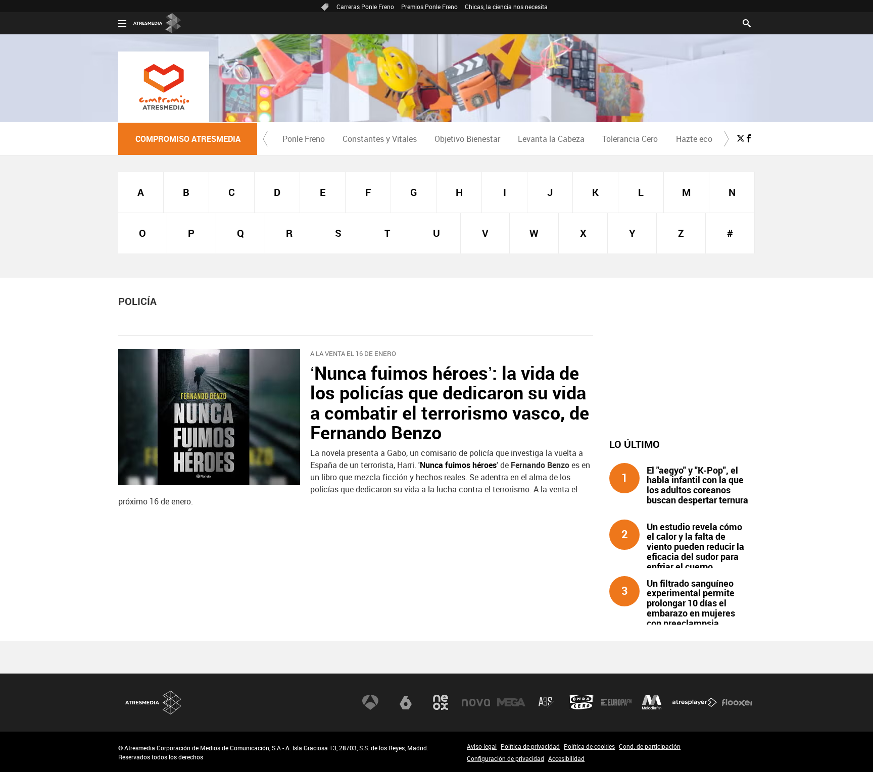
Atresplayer (694, 702)
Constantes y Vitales (380, 138)
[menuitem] (303, 139)
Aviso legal (482, 746)
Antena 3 (370, 702)
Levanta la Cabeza (551, 138)
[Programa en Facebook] (749, 138)
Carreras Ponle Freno (365, 7)
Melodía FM (652, 702)
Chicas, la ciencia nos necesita (506, 7)
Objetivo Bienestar (467, 138)
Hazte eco (694, 138)
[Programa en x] (741, 138)
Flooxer (737, 702)
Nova (476, 702)
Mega (511, 702)
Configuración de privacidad (505, 758)
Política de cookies (589, 746)
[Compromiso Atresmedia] (163, 87)
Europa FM (616, 702)
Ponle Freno (303, 138)
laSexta (406, 702)
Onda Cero (581, 702)
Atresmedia (153, 703)
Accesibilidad (566, 758)
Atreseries (546, 702)
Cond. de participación (650, 746)
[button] (265, 139)
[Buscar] (747, 22)
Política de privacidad (530, 746)
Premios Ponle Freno (429, 7)
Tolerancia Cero (630, 138)
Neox (440, 702)
